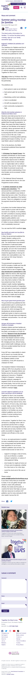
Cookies (18, 642)
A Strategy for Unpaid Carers (12, 153)
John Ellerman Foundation (17, 671)
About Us (3, 639)
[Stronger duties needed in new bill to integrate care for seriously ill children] (14, 548)
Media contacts (20, 635)
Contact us (19, 637)
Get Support (4, 635)
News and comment (8, 15)
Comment (3, 578)
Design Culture (10, 674)
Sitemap (18, 639)
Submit (5, 611)
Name (3, 596)
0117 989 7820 (13, 626)
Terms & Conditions (21, 640)
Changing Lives (5, 633)
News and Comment (21, 633)
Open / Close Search (21, 7)
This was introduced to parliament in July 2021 (13, 271)
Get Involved (4, 637)
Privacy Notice (19, 644)
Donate (16, 7)
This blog (4, 76)
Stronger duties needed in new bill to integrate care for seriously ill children (13, 560)
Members (3, 642)
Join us (3, 640)
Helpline (3, 644)
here (10, 39)
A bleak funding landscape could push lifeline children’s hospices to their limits (11, 531)
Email (2, 603)
